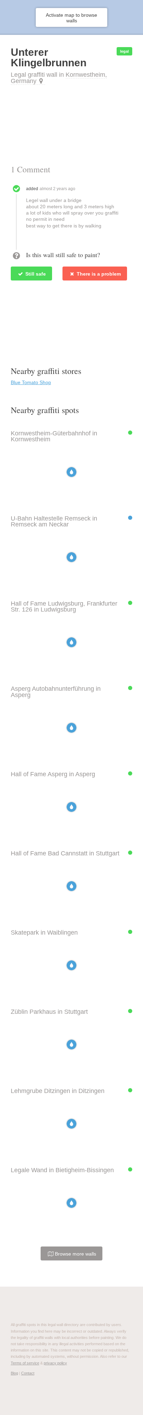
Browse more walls (74, 1254)
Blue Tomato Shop (31, 382)
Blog (14, 1373)
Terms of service (25, 1363)
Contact (27, 1373)
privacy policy (55, 1363)
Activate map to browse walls (71, 17)
